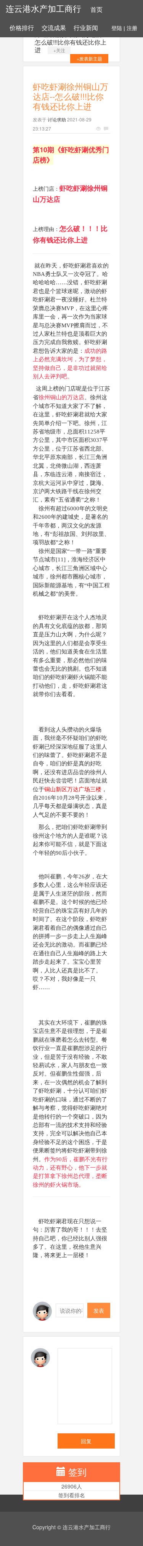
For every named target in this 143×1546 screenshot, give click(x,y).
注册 (132, 28)
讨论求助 (57, 119)
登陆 (116, 28)
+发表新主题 (89, 58)
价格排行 (22, 28)
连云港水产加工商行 (43, 9)
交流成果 (54, 28)
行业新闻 (86, 28)
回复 (86, 1441)
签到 (77, 1471)
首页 (96, 9)
